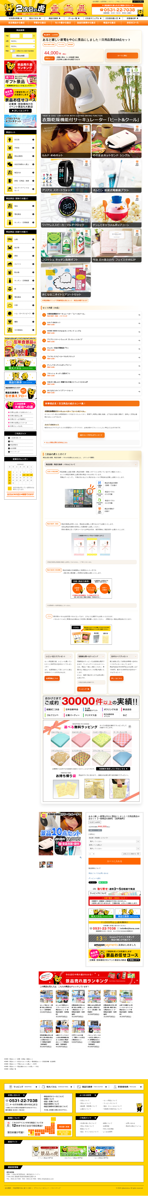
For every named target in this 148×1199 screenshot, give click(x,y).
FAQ (118, 1)
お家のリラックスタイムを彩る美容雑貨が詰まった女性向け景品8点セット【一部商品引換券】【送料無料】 (62, 1039)
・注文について (84, 1100)
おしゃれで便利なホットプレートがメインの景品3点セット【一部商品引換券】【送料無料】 (62, 1009)
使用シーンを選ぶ (96, 845)
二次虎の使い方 (15, 438)
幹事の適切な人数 (16, 416)
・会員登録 (105, 1126)
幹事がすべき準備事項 (17, 419)
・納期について (107, 1123)
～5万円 (34, 1064)
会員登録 (103, 1)
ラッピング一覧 (84, 689)
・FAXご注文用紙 (108, 1129)
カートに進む (122, 55)
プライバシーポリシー (41, 1188)
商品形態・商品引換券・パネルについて (60, 464)
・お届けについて (85, 1109)
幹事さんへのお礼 (16, 426)
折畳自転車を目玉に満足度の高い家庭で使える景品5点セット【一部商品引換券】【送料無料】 (110, 1009)
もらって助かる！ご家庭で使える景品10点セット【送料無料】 (46, 1007)
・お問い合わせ (129, 1123)
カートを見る (138, 1)
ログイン (111, 1)
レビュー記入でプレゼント (55, 656)
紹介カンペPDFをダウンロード (91, 435)
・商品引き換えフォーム (132, 1126)
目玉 (7, 46)
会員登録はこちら (52, 678)
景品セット (13, 1059)
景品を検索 (20, 56)
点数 (7, 41)
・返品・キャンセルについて (112, 1106)
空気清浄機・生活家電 (48, 1061)
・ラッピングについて (109, 1103)
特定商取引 (14, 445)
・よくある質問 (107, 1132)
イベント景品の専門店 (45, 1158)
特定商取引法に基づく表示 (22, 1188)
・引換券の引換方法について (112, 1109)
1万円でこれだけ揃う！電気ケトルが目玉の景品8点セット (78, 1037)
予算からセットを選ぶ (23, 1064)
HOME (6, 1059)
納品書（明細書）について (99, 838)
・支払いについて (85, 1103)
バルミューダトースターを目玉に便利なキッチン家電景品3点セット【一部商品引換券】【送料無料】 (94, 1039)
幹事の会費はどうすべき (18, 423)
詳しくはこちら (116, 678)
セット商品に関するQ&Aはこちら (56, 442)
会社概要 (96, 1)
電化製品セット (36, 1061)
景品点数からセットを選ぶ (25, 1066)
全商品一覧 (13, 1069)
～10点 (36, 1066)
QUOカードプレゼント (119, 656)
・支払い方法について (86, 1126)
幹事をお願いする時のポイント (21, 412)
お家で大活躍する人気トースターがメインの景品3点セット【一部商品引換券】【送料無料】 (126, 1009)
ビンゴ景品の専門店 (101, 1158)
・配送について (84, 1129)
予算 (7, 36)
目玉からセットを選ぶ (23, 1061)
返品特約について (95, 868)
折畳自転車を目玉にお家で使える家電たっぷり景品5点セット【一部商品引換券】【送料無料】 (78, 1009)
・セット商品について (109, 1100)
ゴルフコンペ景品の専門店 (73, 1158)
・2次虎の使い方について (87, 1123)
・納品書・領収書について (88, 1106)
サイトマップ (126, 1)
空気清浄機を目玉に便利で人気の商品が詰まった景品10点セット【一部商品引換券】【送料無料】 (46, 1039)
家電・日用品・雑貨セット (25, 1059)
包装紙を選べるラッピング (88, 656)
